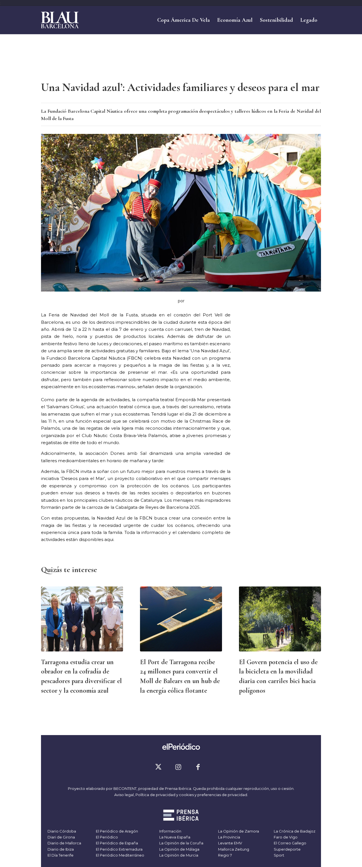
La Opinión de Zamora (238, 831)
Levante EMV (229, 843)
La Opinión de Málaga (178, 849)
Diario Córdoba (61, 831)
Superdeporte (287, 849)
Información (169, 831)
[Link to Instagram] (178, 767)
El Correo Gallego (289, 843)
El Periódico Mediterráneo (119, 855)
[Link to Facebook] (198, 767)
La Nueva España (174, 837)
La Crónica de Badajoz (294, 831)
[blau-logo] (60, 20)
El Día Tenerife (60, 855)
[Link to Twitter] (158, 767)
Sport (278, 855)
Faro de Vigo (285, 837)
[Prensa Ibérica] (181, 815)
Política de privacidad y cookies (164, 794)
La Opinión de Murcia (178, 855)
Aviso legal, (124, 794)
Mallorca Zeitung (233, 849)
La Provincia (228, 837)
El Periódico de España (116, 843)
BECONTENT (125, 788)
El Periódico (106, 837)
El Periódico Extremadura (119, 849)
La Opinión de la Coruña (180, 843)
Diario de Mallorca (64, 843)
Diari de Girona (61, 837)
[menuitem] (184, 20)
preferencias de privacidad (222, 794)
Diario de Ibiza (60, 849)
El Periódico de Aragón (116, 831)
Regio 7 (224, 855)
